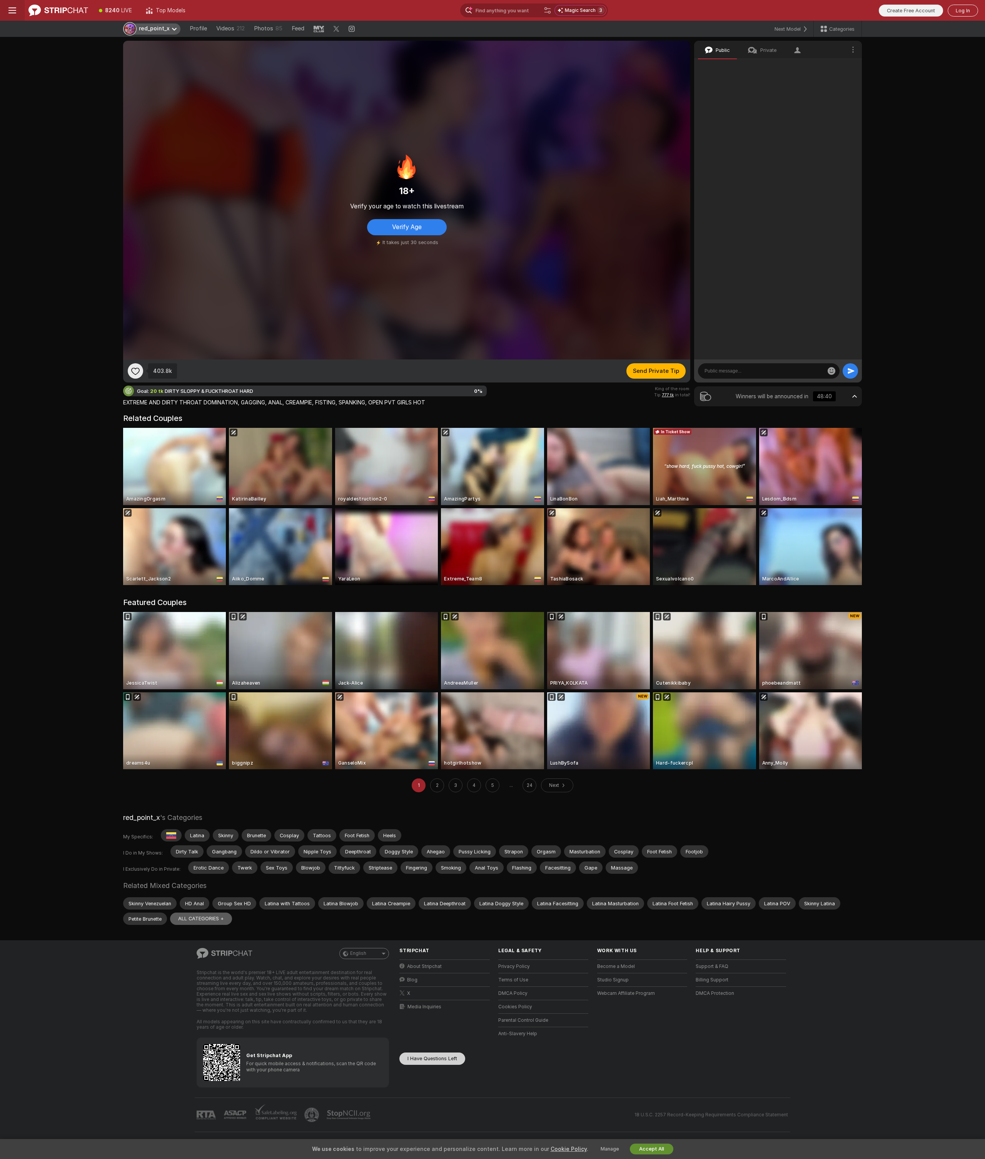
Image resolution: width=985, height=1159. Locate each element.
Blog (412, 980)
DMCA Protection (715, 993)
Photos (268, 28)
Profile (198, 28)
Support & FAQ (712, 966)
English (358, 953)
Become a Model (616, 966)
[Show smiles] (831, 371)
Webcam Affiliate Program (626, 993)
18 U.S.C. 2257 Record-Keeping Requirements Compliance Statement (711, 1114)
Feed (298, 28)
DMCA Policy (513, 993)
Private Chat (830, 67)
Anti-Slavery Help (517, 1033)
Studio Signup (613, 980)
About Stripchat (424, 966)
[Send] (850, 371)
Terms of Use (513, 980)
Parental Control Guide (523, 1020)
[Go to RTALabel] (207, 1115)
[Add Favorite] (135, 371)
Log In (963, 10)
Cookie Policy (569, 1149)
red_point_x (141, 817)
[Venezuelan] (171, 835)
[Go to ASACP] (236, 1115)
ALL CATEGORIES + (201, 918)
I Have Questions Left (432, 1058)
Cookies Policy (515, 1006)
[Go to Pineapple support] (312, 1114)
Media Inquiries (424, 1006)
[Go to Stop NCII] (349, 1114)
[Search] (547, 10)
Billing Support (712, 980)
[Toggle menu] (12, 10)
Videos (230, 28)
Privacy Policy (514, 966)
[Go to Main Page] (58, 10)
